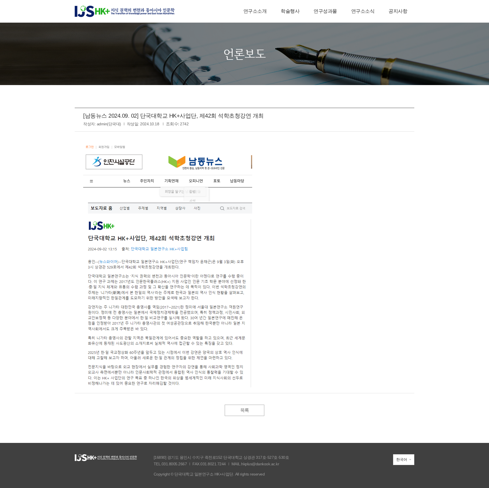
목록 (244, 410)
